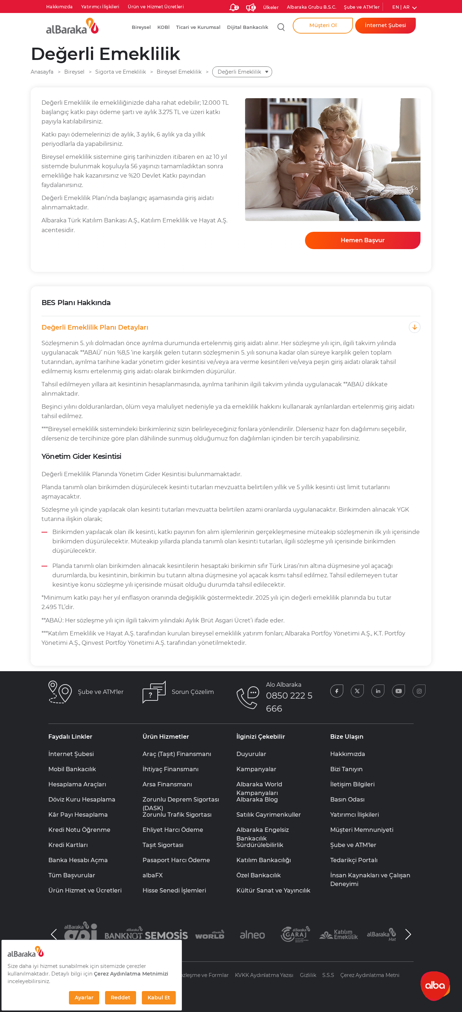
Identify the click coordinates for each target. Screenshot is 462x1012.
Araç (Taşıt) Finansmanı (177, 754)
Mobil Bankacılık (72, 769)
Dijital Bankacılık (247, 27)
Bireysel (141, 27)
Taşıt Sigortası (163, 845)
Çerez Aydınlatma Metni (370, 975)
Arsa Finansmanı (167, 784)
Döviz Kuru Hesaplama (82, 799)
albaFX (153, 875)
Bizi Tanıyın (346, 769)
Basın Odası (347, 799)
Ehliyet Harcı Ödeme (173, 829)
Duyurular (251, 754)
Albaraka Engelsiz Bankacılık (262, 830)
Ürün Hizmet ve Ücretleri (85, 890)
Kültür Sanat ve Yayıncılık (273, 890)
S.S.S (328, 975)
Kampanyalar (256, 769)
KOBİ (163, 27)
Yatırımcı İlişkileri (100, 6)
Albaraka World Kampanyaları (259, 785)
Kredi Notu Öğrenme (79, 829)
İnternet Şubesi (71, 754)
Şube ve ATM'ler (362, 7)
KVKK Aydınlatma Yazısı (264, 975)
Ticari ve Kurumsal (198, 27)
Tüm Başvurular (71, 875)
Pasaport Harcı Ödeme (176, 860)
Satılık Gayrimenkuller (268, 814)
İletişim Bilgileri (352, 784)
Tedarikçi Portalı (354, 860)
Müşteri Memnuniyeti (361, 829)
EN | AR (401, 7)
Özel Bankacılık (258, 875)
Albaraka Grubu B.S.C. (312, 7)
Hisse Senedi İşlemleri (174, 890)
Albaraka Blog (257, 799)
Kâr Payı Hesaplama (78, 814)
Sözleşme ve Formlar (202, 975)
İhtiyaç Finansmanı (171, 769)
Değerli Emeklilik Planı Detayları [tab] (95, 327)
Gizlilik (308, 975)
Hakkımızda (59, 6)
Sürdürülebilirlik (259, 845)
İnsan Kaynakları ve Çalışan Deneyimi (370, 876)
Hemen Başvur (363, 240)
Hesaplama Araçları (77, 784)
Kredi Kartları (68, 845)
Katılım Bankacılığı (263, 860)
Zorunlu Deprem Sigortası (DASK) (181, 800)
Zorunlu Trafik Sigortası (177, 814)
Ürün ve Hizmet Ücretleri (156, 6)
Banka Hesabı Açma (78, 860)
